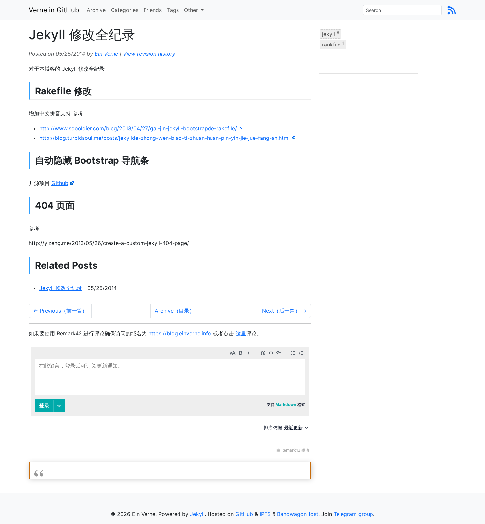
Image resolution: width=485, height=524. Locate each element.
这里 (241, 333)
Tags (173, 10)
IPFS (265, 514)
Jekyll (197, 514)
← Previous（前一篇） (60, 310)
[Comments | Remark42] (170, 401)
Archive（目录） (175, 310)
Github (59, 183)
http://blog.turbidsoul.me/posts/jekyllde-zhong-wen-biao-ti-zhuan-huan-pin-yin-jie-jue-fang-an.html (164, 138)
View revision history (149, 53)
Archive (96, 10)
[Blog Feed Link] (451, 10)
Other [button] (192, 10)
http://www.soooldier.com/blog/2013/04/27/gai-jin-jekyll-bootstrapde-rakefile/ (138, 128)
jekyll (330, 33)
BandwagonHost (297, 514)
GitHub (244, 514)
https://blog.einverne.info (179, 333)
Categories (124, 10)
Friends (153, 10)
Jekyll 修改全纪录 (60, 288)
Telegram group (353, 514)
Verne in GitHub (54, 10)
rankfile (333, 44)
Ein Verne (106, 53)
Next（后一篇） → (284, 310)
